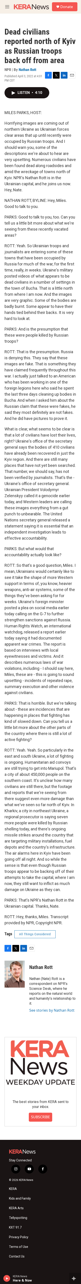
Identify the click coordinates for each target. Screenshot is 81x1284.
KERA (13, 1189)
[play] (7, 1278)
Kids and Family (20, 1198)
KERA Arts (16, 1208)
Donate (66, 7)
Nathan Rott (27, 69)
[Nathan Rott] (14, 974)
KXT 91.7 (15, 1227)
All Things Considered (35, 934)
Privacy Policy (18, 1237)
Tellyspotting (18, 1218)
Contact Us (17, 1256)
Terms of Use (18, 1247)
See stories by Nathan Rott (51, 1010)
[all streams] (75, 1278)
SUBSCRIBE (40, 1116)
